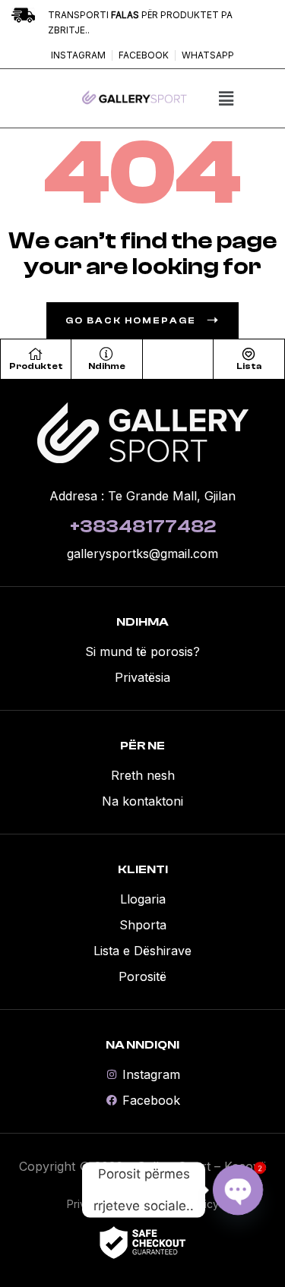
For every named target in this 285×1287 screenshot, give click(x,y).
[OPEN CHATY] (238, 1190)
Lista (248, 366)
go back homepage (130, 320)
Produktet (36, 366)
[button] (226, 98)
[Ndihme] (106, 354)
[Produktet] (36, 354)
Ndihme (106, 366)
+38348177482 (143, 526)
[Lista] (248, 354)
